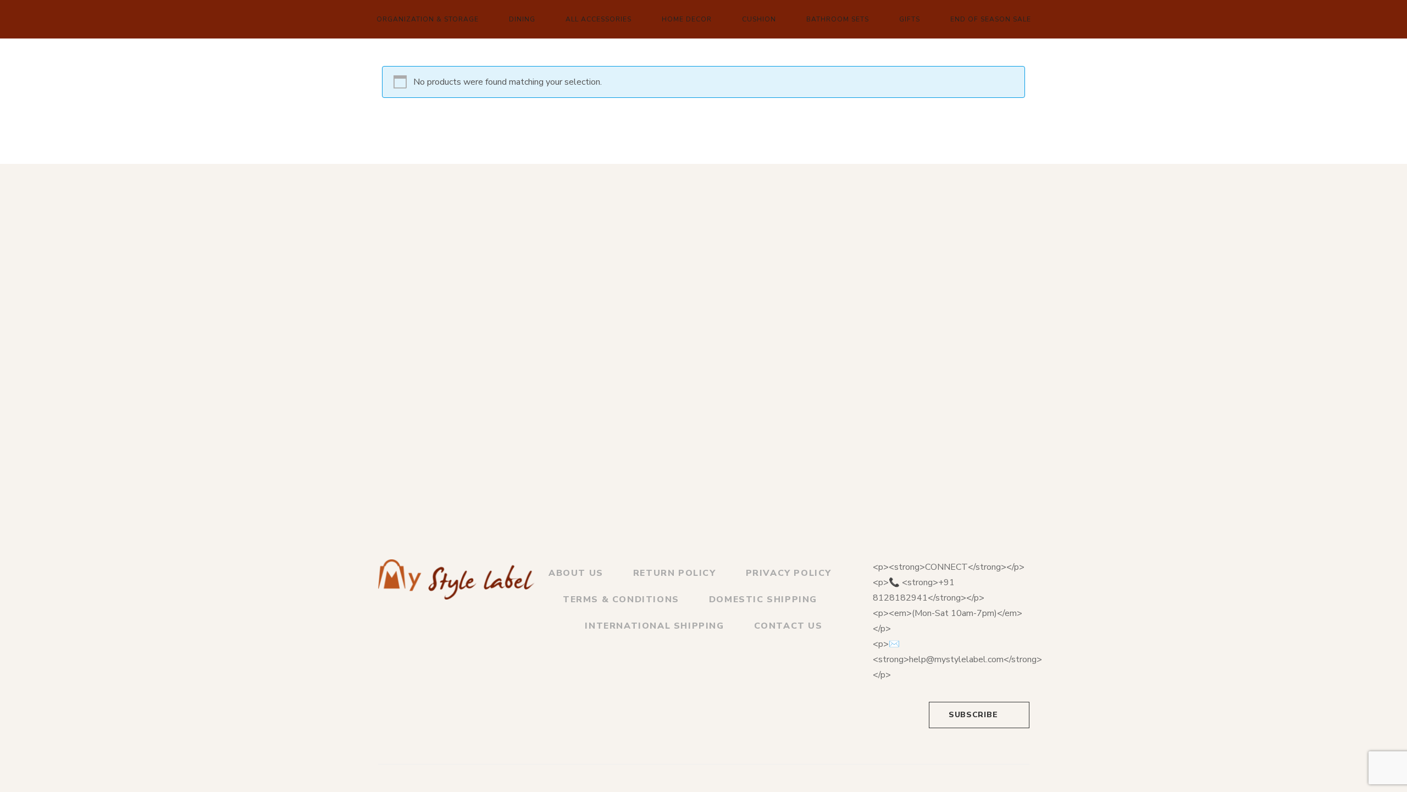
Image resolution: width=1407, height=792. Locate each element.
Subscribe (973, 715)
